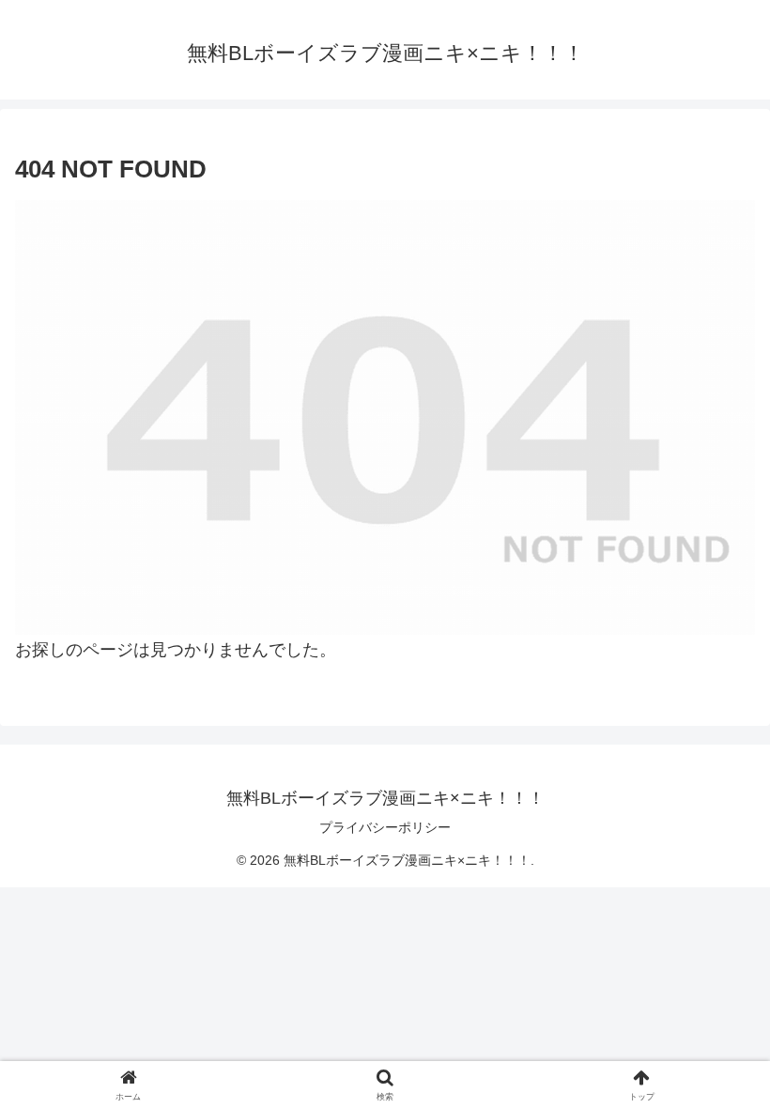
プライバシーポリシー (385, 827)
